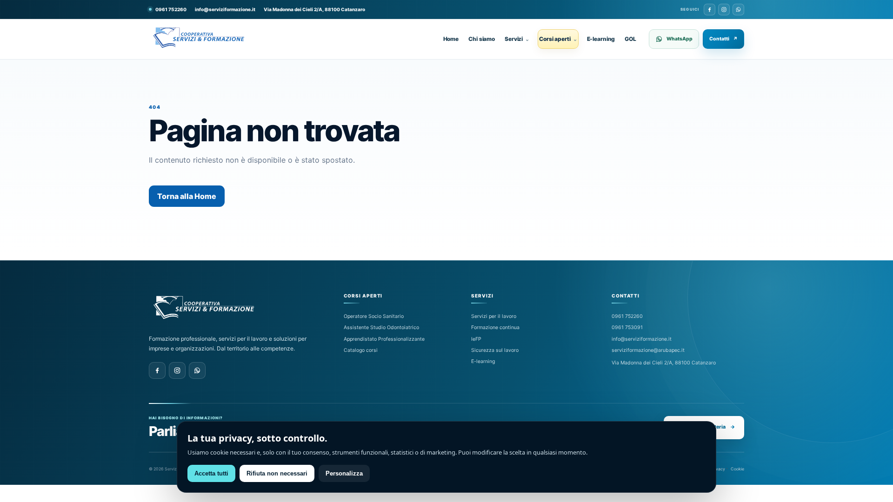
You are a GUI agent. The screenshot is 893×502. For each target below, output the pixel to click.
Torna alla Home (186, 196)
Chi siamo (481, 38)
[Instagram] (724, 9)
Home (451, 38)
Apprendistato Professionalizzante (384, 339)
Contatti (723, 39)
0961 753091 (627, 327)
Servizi (517, 38)
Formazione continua (495, 327)
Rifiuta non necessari (277, 473)
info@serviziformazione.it (225, 9)
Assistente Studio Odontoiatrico (381, 327)
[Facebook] (709, 9)
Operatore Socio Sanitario (374, 316)
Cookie (737, 468)
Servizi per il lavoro (493, 316)
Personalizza (344, 473)
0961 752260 (627, 316)
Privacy (718, 468)
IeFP (476, 339)
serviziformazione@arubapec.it (648, 350)
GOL (630, 38)
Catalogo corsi (361, 350)
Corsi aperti (558, 38)
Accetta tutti (211, 473)
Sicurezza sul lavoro (495, 350)
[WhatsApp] (738, 9)
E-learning (601, 38)
